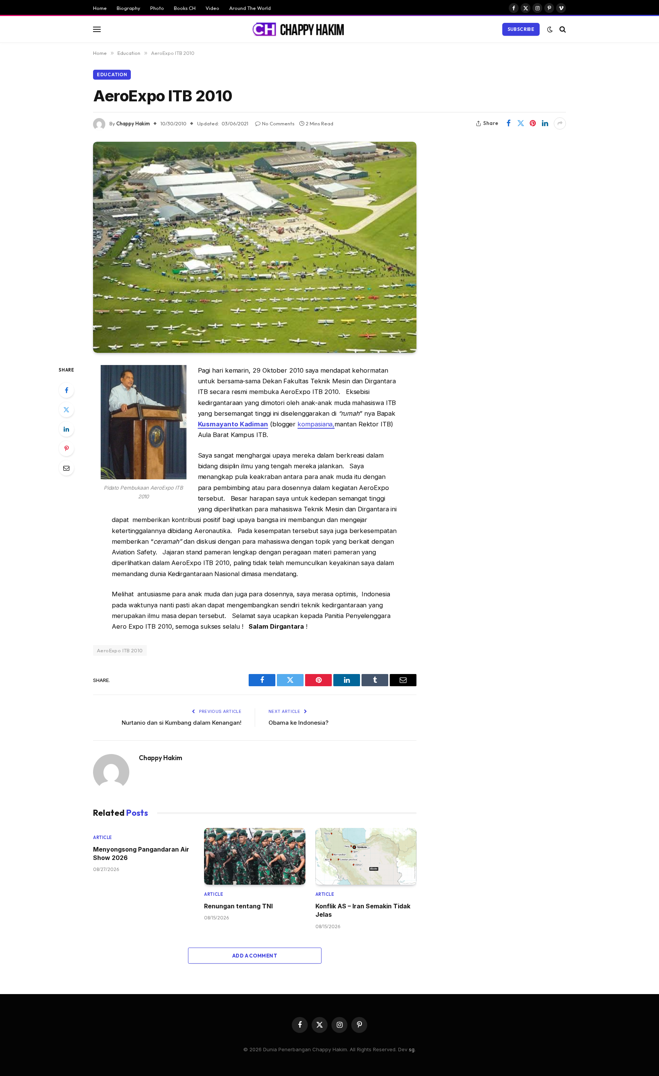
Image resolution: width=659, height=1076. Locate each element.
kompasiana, (315, 424)
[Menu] (97, 29)
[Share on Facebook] (508, 123)
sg (412, 1049)
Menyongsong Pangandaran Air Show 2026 (141, 853)
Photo (157, 8)
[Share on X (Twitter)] (520, 123)
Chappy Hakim (133, 123)
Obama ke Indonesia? (298, 722)
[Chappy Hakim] (301, 29)
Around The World (250, 8)
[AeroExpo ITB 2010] (254, 247)
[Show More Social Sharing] (560, 123)
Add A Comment (254, 956)
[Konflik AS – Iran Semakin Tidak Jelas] (365, 856)
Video (212, 8)
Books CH (185, 8)
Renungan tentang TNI (238, 906)
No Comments (278, 123)
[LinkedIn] (66, 429)
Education (112, 74)
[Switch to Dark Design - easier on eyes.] (550, 29)
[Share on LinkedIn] (545, 123)
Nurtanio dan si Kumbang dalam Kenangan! (181, 722)
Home (100, 8)
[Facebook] (66, 390)
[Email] (66, 468)
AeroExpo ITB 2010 (120, 650)
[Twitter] (66, 409)
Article (102, 837)
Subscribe (521, 29)
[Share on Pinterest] (532, 123)
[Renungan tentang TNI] (254, 856)
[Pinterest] (66, 448)
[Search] (562, 29)
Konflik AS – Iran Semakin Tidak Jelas (362, 910)
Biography (128, 8)
